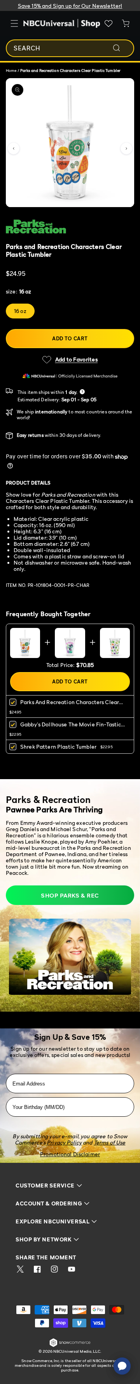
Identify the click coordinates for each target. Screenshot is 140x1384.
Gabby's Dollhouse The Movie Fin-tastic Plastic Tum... (70, 727)
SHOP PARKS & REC (70, 895)
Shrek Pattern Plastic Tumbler (58, 746)
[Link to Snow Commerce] (70, 1345)
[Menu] (14, 23)
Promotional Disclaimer (70, 1154)
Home (11, 70)
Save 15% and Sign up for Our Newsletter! (70, 5)
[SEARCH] (121, 48)
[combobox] (70, 48)
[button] (13, 148)
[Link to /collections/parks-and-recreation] (70, 226)
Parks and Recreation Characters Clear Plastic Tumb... (69, 705)
